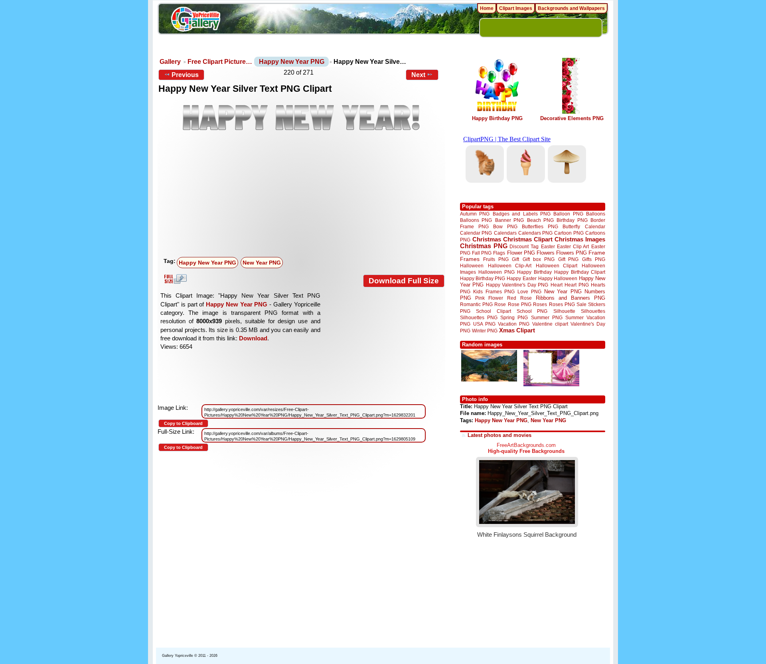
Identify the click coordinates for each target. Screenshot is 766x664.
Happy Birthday (534, 272)
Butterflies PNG (540, 226)
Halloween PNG (496, 272)
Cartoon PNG (568, 232)
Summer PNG (547, 317)
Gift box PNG (539, 259)
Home (487, 8)
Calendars (505, 232)
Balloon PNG (568, 213)
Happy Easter (521, 278)
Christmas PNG (483, 246)
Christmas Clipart (528, 239)
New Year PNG (262, 262)
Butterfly (571, 226)
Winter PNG (485, 330)
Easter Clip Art (573, 246)
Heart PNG (576, 284)
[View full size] (301, 117)
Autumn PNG (475, 213)
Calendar (595, 226)
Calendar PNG (476, 232)
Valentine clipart (550, 323)
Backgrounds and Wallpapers (571, 8)
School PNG (532, 311)
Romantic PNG (476, 304)
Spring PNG (514, 317)
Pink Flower (489, 297)
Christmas (486, 239)
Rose (500, 304)
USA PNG (484, 323)
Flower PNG (521, 253)
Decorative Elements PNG (572, 118)
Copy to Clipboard (183, 423)
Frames (470, 259)
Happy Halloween (557, 278)
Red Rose (519, 297)
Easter (548, 246)
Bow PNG (505, 226)
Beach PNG (540, 220)
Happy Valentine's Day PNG (517, 285)
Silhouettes (593, 311)
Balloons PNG (476, 220)
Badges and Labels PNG (522, 213)
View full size (174, 279)
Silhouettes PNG (479, 317)
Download (253, 338)
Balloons (595, 213)
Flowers (546, 253)
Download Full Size (404, 281)
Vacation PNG (513, 323)
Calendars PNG (535, 232)
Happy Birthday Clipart (579, 272)
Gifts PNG (593, 259)
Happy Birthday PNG (497, 118)
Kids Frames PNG (494, 291)
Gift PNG (568, 259)
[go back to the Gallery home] (195, 20)
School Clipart (493, 311)
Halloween (472, 265)
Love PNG (529, 291)
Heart (557, 284)
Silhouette (564, 311)
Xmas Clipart (517, 330)
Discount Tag (524, 246)
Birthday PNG (572, 220)
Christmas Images (580, 239)
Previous (185, 74)
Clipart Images (515, 8)
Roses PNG (562, 304)
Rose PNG (519, 304)
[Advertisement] (303, 194)
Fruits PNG (496, 259)
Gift (515, 259)
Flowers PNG (571, 253)
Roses (540, 304)
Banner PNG (509, 220)
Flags (499, 252)
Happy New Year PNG (291, 61)
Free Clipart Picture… (220, 61)
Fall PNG (482, 252)
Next (418, 74)
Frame (596, 253)
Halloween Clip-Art (510, 265)
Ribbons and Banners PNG (570, 298)
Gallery (170, 61)
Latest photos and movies (499, 435)
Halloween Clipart (557, 265)
